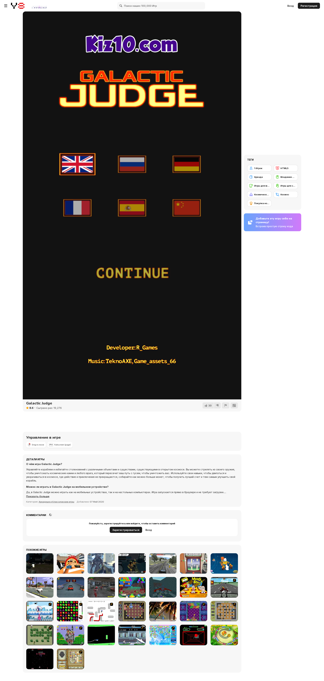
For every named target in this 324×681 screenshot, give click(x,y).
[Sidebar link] (5, 5)
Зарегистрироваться (125, 529)
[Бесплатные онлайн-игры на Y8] (18, 6)
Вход (290, 5)
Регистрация (309, 5)
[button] (37, 496)
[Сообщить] (225, 405)
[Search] (121, 5)
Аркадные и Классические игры (56, 501)
